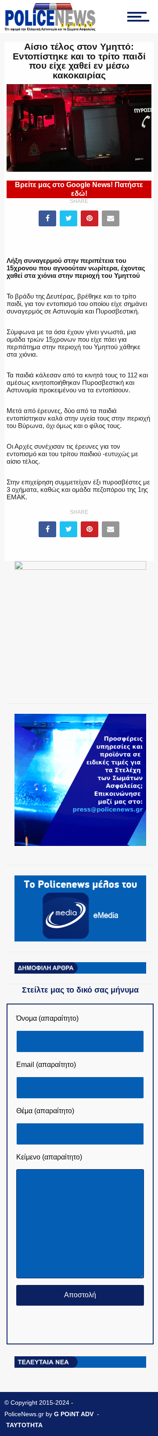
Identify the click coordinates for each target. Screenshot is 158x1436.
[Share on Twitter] (68, 218)
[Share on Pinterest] (89, 218)
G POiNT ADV (73, 1414)
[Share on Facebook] (47, 218)
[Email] (110, 218)
